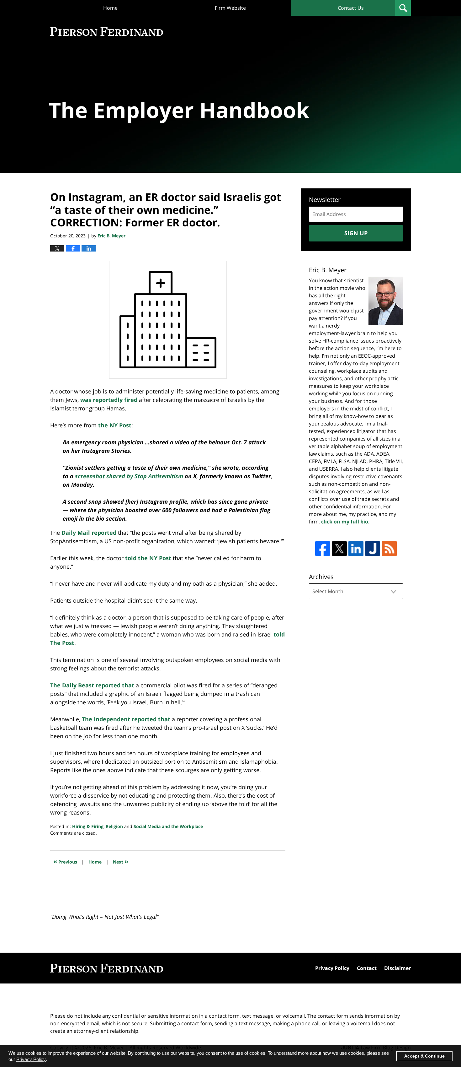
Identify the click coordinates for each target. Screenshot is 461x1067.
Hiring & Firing (87, 826)
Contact (367, 968)
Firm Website (230, 7)
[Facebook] (322, 548)
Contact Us (351, 7)
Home (110, 7)
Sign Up (356, 233)
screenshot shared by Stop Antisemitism (129, 476)
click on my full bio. (345, 521)
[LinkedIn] (355, 548)
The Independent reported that (126, 719)
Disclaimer (397, 968)
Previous (65, 861)
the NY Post (114, 425)
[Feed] (389, 548)
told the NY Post (148, 558)
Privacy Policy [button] (31, 1059)
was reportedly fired (108, 400)
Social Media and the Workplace (168, 826)
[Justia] (372, 548)
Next (120, 861)
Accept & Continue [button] (424, 1056)
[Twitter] (339, 548)
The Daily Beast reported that (93, 685)
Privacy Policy (332, 968)
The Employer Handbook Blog (106, 31)
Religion (114, 826)
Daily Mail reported (88, 532)
